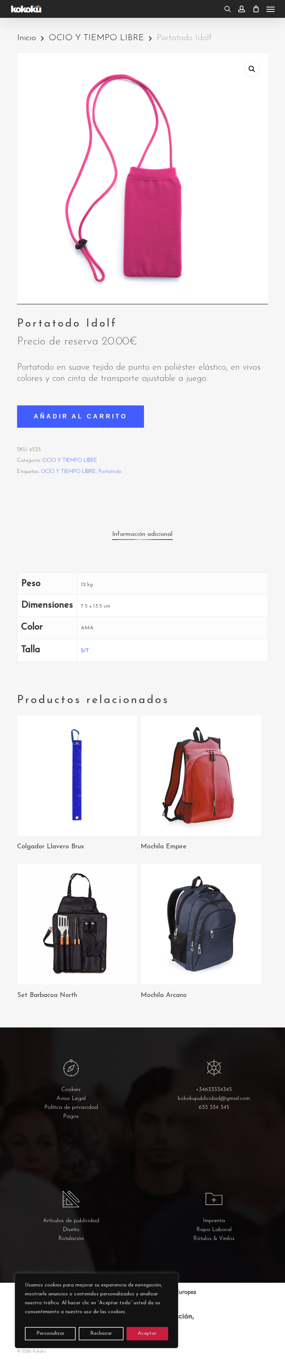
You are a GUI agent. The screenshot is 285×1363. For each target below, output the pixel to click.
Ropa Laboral (214, 1230)
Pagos (71, 1116)
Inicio (26, 38)
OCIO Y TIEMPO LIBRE (96, 38)
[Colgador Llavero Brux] (77, 775)
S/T (85, 651)
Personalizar (50, 1333)
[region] (96, 1310)
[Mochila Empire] (201, 775)
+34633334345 (214, 1089)
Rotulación (71, 1238)
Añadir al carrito (80, 416)
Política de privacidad (71, 1107)
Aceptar (147, 1333)
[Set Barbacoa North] (77, 924)
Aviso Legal (71, 1098)
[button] (270, 9)
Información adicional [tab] (142, 534)
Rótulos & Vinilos (214, 1238)
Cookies (71, 1089)
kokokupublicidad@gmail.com (214, 1098)
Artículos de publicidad (71, 1221)
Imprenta (214, 1221)
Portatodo (110, 472)
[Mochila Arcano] (201, 924)
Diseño (71, 1230)
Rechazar (101, 1333)
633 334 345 (214, 1107)
